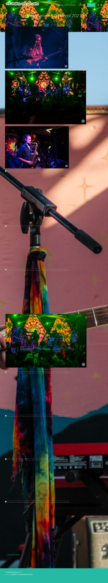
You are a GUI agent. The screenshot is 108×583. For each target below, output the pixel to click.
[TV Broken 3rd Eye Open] (22, 5)
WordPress (14, 574)
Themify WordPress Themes (25, 574)
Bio (52, 5)
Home (46, 5)
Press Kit (91, 5)
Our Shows (81, 5)
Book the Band (70, 5)
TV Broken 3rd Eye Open (12, 572)
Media (58, 5)
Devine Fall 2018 (13, 555)
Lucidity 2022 (96, 555)
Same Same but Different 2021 (54, 15)
